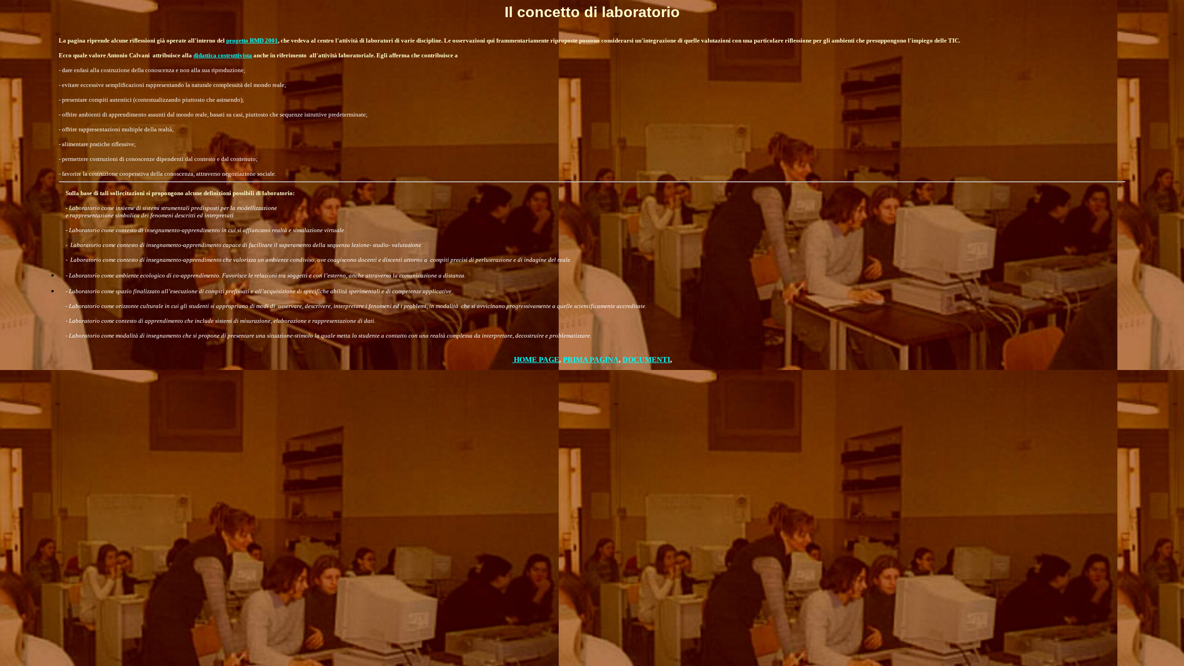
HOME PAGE (536, 360)
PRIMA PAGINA (591, 360)
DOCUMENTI (646, 360)
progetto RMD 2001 (252, 40)
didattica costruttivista (222, 55)
